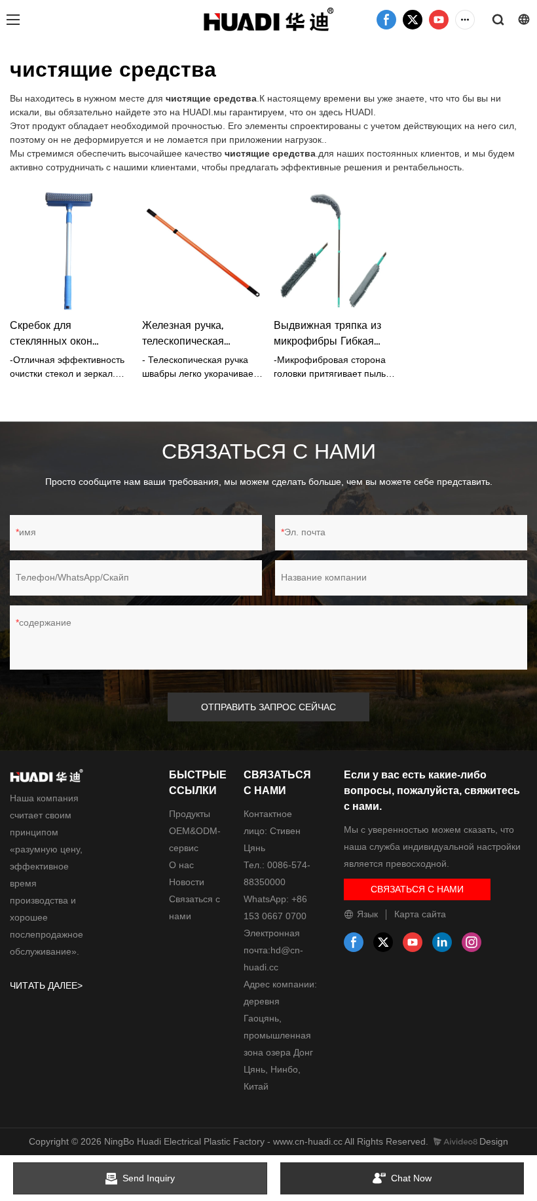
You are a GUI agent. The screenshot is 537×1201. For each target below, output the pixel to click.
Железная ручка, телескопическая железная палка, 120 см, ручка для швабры (202, 334)
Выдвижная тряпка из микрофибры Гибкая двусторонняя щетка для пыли (334, 334)
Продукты (189, 814)
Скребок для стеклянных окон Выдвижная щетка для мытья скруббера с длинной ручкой (65, 334)
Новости (186, 882)
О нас (181, 865)
